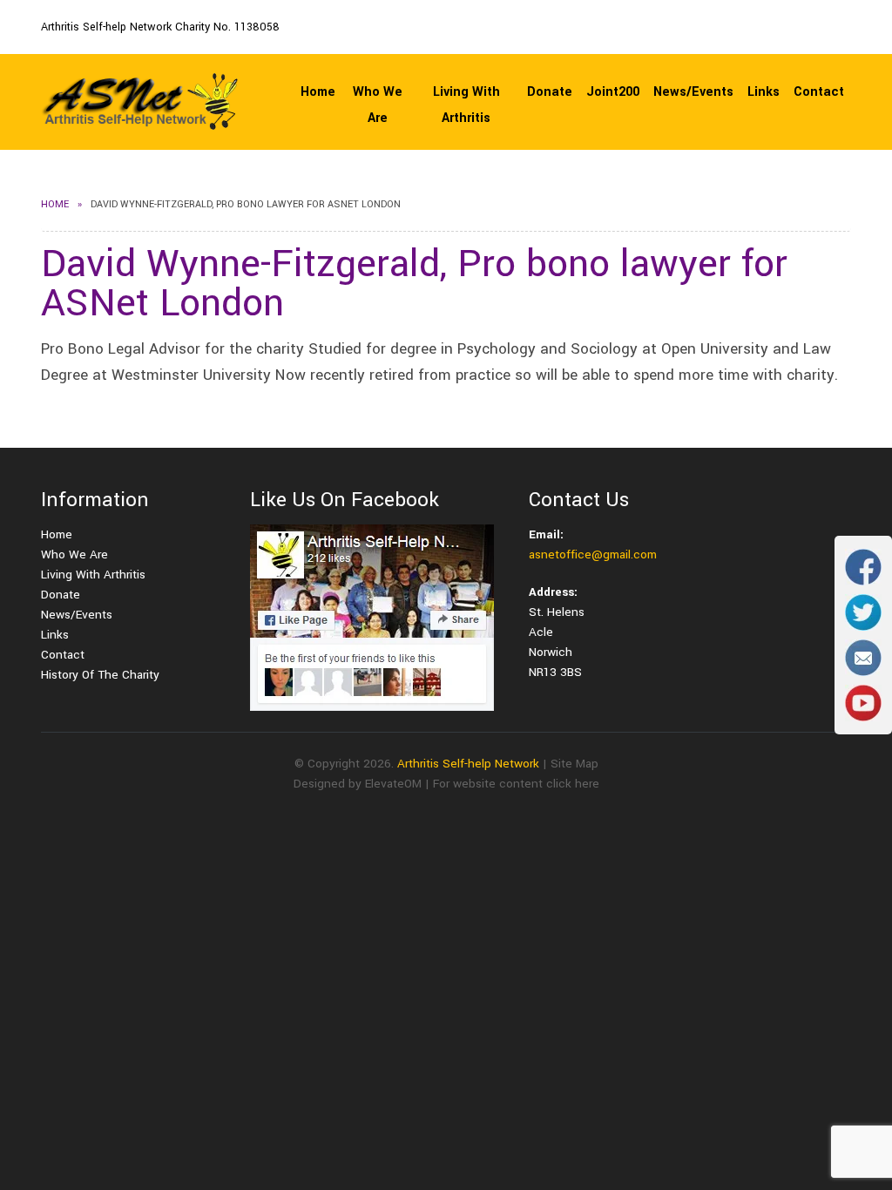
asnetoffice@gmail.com (593, 554)
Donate (549, 92)
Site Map (574, 763)
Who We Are (377, 105)
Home (318, 92)
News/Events (693, 92)
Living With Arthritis (466, 105)
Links (763, 92)
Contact (819, 92)
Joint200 (612, 92)
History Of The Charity (100, 674)
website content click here (526, 783)
